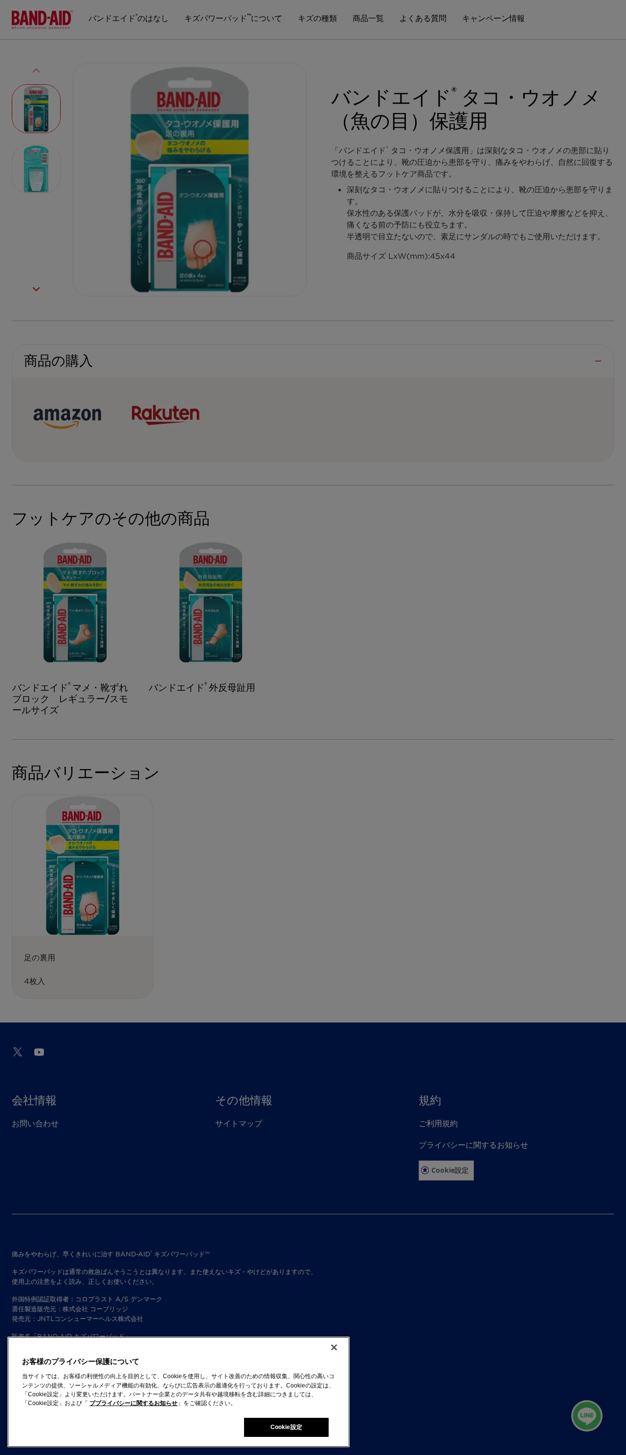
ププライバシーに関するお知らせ (133, 1403)
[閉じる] (334, 1347)
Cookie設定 (286, 1427)
